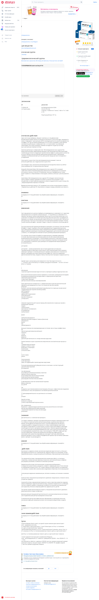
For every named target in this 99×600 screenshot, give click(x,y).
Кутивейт (60, 61)
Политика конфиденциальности (33, 584)
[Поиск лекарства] (81, 2)
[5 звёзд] (92, 43)
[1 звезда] (83, 43)
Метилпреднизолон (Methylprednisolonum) (24, 48)
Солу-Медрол (34, 41)
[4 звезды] (90, 43)
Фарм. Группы (8, 10)
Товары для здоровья (10, 26)
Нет (55, 568)
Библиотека (12, 20)
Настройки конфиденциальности (33, 589)
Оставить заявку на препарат (33, 582)
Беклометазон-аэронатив (28, 61)
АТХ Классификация (9, 14)
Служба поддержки (30, 587)
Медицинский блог (9, 23)
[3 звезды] (88, 43)
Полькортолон (53, 61)
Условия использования (31, 586)
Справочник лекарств (12, 7)
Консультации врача (9, 30)
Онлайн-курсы (8, 17)
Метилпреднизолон (24, 41)
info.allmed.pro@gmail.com (50, 584)
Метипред (38, 61)
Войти (95, 2)
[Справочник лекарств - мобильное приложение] (27, 124)
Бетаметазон (45, 61)
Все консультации (84, 65)
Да (48, 568)
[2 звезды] (86, 43)
